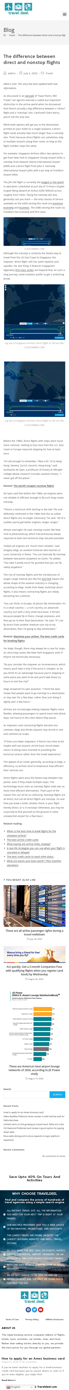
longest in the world (52, 182)
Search (7, 1089)
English (15, 1387)
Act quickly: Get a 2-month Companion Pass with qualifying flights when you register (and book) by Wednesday (34, 970)
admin (12, 73)
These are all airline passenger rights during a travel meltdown (34, 932)
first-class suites (24, 270)
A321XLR (46, 578)
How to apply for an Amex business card (24, 1112)
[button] (64, 14)
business (24, 207)
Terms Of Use (12, 1319)
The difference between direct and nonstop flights (43, 35)
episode (29, 95)
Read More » (9, 1380)
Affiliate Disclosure (54, 1319)
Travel (49, 73)
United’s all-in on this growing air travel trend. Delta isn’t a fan (34, 1124)
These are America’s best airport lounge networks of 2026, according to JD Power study (34, 1070)
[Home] (5, 35)
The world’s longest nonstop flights (34, 485)
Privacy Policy (32, 1319)
